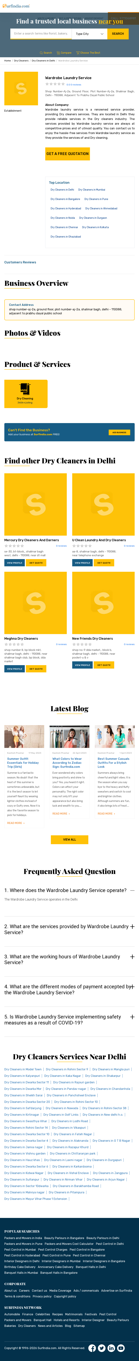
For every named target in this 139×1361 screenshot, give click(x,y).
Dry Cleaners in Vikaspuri (69, 1127)
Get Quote (36, 563)
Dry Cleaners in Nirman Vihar (63, 1179)
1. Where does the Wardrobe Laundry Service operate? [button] (65, 890)
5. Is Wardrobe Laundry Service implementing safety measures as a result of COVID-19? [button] (62, 1020)
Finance (27, 1314)
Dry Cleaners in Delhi (43, 60)
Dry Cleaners (21, 60)
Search (118, 33)
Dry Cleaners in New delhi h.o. (103, 1114)
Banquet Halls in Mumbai (21, 1272)
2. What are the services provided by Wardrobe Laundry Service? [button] (66, 929)
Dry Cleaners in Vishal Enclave (68, 1173)
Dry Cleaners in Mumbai (91, 189)
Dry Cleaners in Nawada (62, 1108)
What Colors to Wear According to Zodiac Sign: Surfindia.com (67, 762)
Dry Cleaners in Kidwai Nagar (23, 1173)
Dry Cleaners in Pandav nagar (66, 1089)
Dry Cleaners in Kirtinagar (21, 1114)
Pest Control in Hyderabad (22, 1255)
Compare (66, 52)
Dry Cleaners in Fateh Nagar (73, 1134)
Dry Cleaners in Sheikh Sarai (23, 1095)
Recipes (57, 1314)
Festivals (91, 1314)
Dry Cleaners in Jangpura (110, 1173)
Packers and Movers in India (23, 1238)
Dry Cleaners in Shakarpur (103, 1076)
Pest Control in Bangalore (87, 1249)
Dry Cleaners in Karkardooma (72, 1166)
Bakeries (10, 1326)
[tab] (69, 898)
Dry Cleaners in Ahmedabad (101, 208)
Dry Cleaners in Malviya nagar (24, 1192)
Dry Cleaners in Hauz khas (22, 1160)
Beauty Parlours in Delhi (103, 1238)
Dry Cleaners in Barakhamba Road (76, 1186)
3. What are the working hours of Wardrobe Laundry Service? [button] (62, 960)
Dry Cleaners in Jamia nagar (23, 1147)
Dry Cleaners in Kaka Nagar (62, 1076)
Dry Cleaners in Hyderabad (66, 208)
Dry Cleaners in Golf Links (60, 1114)
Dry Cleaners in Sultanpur (21, 1179)
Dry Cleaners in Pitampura (66, 1192)
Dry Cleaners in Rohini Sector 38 (104, 1108)
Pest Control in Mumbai (20, 1249)
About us (10, 1290)
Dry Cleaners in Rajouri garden (74, 1082)
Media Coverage (60, 1290)
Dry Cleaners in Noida (63, 217)
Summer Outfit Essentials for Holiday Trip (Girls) (23, 762)
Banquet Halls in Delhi (91, 1267)
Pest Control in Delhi (110, 1244)
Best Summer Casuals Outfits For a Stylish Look (113, 762)
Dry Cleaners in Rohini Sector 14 (26, 1127)
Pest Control (107, 1314)
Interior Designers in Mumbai (61, 1261)
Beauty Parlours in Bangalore (64, 1238)
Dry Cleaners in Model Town (23, 1069)
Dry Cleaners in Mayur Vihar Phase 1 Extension (35, 1199)
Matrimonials (74, 1314)
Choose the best (90, 52)
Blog (68, 1326)
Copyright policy (65, 1296)
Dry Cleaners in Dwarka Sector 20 (27, 1102)
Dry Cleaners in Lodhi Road (69, 1121)
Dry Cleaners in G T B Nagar (111, 1140)
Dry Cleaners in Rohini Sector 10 (76, 1102)
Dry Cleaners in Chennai (64, 227)
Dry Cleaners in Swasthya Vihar (25, 1121)
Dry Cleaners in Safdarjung (22, 1108)
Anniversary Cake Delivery (55, 1267)
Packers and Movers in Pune (23, 1244)
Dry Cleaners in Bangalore (65, 199)
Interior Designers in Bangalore (104, 1261)
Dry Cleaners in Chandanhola (110, 1089)
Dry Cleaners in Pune (96, 199)
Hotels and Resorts (66, 1320)
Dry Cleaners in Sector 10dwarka (26, 1186)
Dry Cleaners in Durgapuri (104, 1160)
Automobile (12, 1314)
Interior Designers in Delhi (21, 1261)
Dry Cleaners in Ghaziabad (66, 236)
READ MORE (15, 823)
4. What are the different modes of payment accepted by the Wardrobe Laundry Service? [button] (67, 990)
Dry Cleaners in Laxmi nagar (63, 1160)
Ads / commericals (86, 1290)
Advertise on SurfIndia (116, 1290)
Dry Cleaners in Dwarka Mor (22, 1089)
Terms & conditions (17, 1296)
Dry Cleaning (25, 400)
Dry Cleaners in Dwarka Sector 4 (26, 1140)
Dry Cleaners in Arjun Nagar (106, 1179)
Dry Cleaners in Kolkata (95, 227)
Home (7, 60)
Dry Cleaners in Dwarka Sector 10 (26, 1134)
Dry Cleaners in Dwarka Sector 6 (26, 1166)
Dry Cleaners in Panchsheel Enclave (71, 1095)
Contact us (39, 1290)
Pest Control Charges (52, 1249)
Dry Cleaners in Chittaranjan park (72, 1153)
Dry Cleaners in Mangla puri (111, 1069)
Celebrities (42, 1314)
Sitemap (79, 1326)
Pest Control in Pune (57, 1255)
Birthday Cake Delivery (19, 1267)
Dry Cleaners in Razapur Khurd (68, 1147)
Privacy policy (42, 1296)
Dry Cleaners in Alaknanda (70, 1140)
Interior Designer (93, 1320)
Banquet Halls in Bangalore (58, 1272)
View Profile (14, 563)
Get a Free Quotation (68, 154)
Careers (24, 1290)
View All (69, 839)
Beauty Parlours (118, 1320)
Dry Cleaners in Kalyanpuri (22, 1076)
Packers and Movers (17, 1320)
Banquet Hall (42, 1320)
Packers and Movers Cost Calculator (69, 1244)
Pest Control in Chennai (89, 1255)
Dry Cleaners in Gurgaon (93, 217)
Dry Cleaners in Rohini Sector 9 (67, 1069)
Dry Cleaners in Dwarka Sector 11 (26, 1082)
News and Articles (50, 1326)
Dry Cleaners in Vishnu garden (25, 1153)
